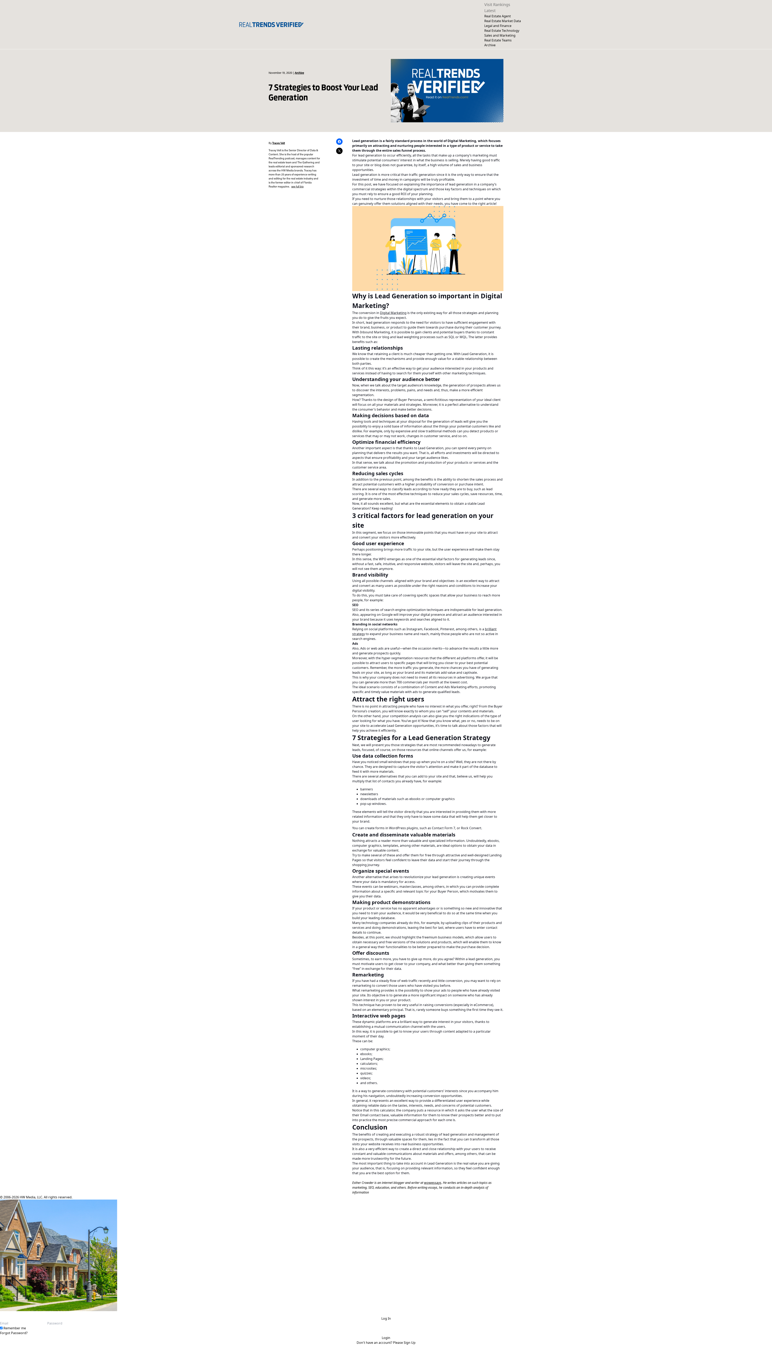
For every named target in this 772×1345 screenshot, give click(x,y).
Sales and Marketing (499, 35)
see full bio (297, 186)
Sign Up (410, 1342)
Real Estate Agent (497, 16)
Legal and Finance (497, 26)
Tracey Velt (278, 143)
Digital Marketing (393, 313)
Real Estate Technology (501, 30)
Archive (490, 45)
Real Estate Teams (498, 40)
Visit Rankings (497, 4)
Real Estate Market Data (502, 21)
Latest (490, 10)
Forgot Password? (14, 1333)
